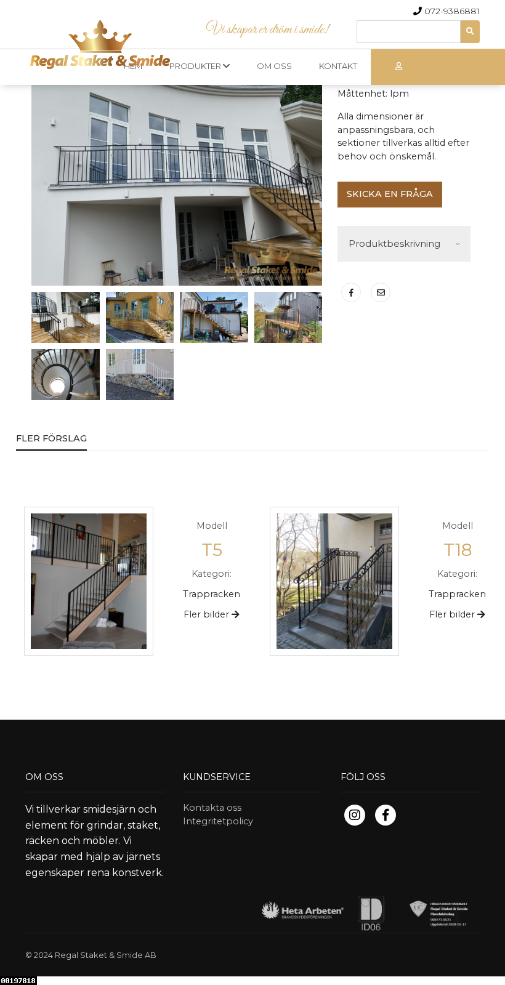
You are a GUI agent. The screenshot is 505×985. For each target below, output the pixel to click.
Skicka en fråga (390, 193)
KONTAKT (338, 66)
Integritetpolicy (218, 821)
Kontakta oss (212, 807)
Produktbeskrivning (394, 243)
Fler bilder (208, 614)
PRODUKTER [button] (196, 66)
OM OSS (274, 66)
